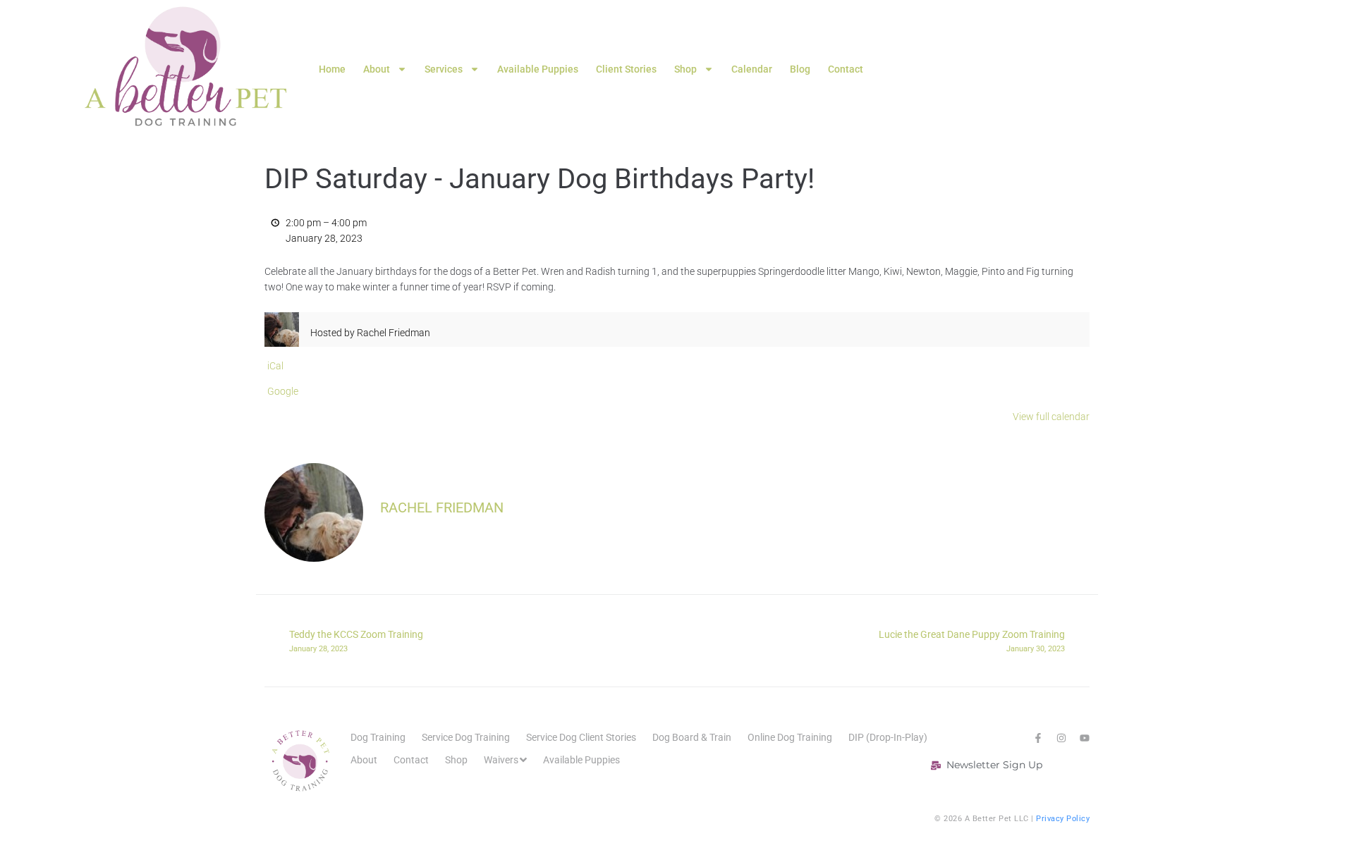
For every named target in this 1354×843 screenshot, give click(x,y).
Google (282, 391)
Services (444, 69)
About (376, 69)
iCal (275, 365)
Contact (845, 69)
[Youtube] (1085, 738)
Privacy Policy (1063, 818)
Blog (800, 69)
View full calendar (1051, 416)
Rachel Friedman (442, 507)
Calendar (751, 69)
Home (332, 69)
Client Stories (626, 69)
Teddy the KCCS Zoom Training (356, 641)
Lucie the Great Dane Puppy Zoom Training (972, 641)
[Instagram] (1061, 738)
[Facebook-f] (1038, 738)
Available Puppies (537, 69)
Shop (685, 69)
